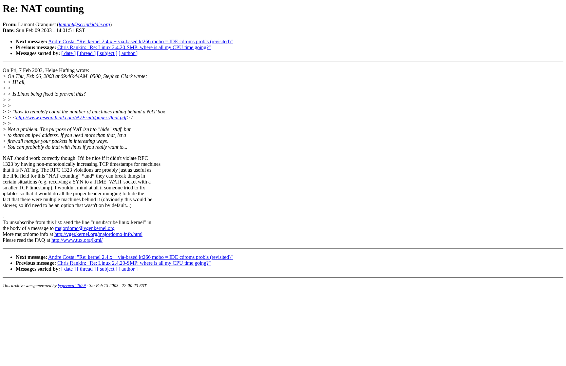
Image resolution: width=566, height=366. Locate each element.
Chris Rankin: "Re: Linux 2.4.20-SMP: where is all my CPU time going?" (134, 47)
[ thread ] (86, 53)
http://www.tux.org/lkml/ (77, 240)
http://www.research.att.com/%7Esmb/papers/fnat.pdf (71, 117)
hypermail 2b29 (72, 285)
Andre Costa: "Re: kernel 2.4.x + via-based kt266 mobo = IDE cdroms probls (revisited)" (140, 41)
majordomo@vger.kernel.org (85, 228)
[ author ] (128, 53)
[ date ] (68, 53)
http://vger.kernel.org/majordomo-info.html (98, 234)
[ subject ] (107, 53)
